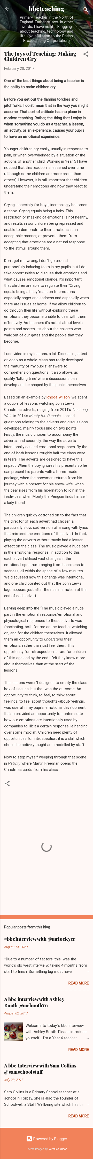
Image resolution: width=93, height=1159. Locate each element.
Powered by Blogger (49, 1139)
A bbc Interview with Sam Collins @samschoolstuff (40, 1069)
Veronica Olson (58, 1149)
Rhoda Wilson (58, 397)
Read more (78, 983)
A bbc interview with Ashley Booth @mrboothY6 (34, 1002)
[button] (86, 55)
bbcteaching (46, 9)
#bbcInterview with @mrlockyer (39, 939)
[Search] (86, 10)
